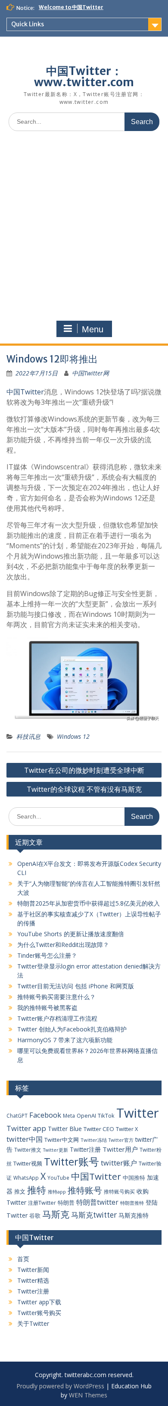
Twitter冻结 (94, 1140)
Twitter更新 (55, 1150)
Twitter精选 (33, 1280)
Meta (69, 1115)
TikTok (106, 1115)
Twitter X (127, 1129)
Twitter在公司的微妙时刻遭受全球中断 (84, 770)
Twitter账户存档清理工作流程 (57, 1018)
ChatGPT (17, 1115)
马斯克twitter (94, 1215)
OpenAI (86, 1115)
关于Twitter (33, 1323)
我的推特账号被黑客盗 (47, 1007)
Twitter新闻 (33, 1269)
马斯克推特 (133, 1215)
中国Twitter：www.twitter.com (84, 76)
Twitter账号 (71, 1162)
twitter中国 (24, 1139)
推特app (57, 1191)
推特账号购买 (119, 1191)
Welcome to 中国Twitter (71, 7)
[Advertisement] (84, 226)
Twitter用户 (120, 1149)
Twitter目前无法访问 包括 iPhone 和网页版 (75, 986)
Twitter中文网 (61, 1140)
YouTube (58, 1177)
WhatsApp (26, 1177)
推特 (36, 1190)
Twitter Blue (65, 1129)
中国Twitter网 (90, 373)
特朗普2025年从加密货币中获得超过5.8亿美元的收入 (88, 903)
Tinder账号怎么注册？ (47, 955)
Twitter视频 (27, 1163)
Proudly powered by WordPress (60, 1386)
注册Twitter (42, 1202)
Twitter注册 (85, 1149)
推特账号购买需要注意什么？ (56, 997)
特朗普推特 (132, 1203)
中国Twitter (25, 392)
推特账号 (85, 1190)
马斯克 (55, 1214)
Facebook (45, 1115)
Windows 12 (73, 736)
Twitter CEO (99, 1129)
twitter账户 (119, 1163)
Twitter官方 (121, 1140)
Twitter (137, 1113)
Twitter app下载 (39, 1302)
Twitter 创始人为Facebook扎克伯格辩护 (72, 1029)
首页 (23, 1259)
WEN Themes (88, 1395)
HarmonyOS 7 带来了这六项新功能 (64, 1040)
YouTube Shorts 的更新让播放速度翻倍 (70, 934)
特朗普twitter (97, 1202)
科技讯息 (28, 736)
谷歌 (34, 1215)
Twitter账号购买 (39, 1313)
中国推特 (134, 1177)
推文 (19, 1191)
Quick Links (27, 24)
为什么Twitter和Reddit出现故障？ (63, 944)
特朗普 (66, 1202)
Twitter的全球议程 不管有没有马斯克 (84, 789)
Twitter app (26, 1128)
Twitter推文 (27, 1149)
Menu (92, 329)
